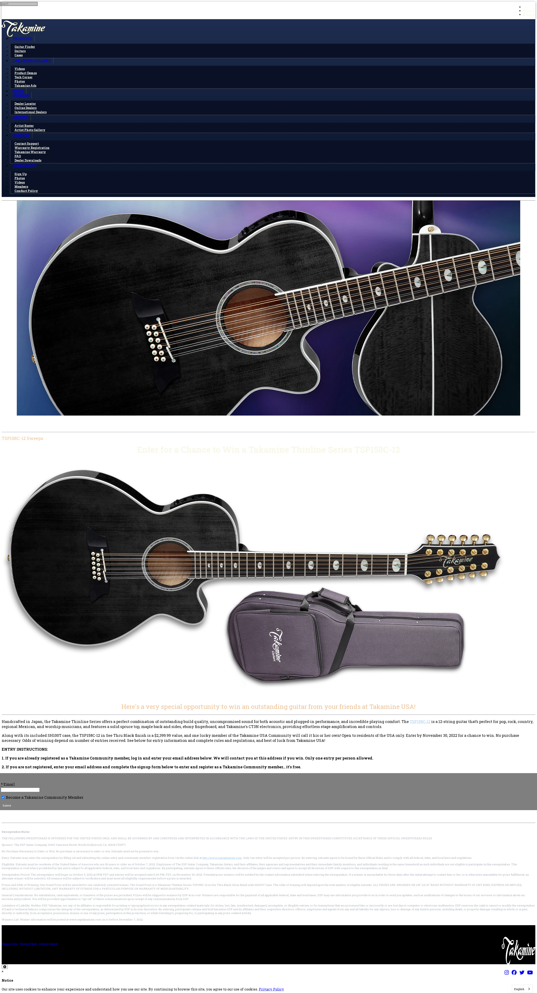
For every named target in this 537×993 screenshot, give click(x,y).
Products (22, 38)
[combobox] (522, 989)
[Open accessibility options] (5, 967)
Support (21, 135)
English (519, 989)
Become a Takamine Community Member (44, 797)
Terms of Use (10, 943)
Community (25, 165)
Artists (20, 117)
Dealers (21, 95)
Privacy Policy (28, 943)
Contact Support (48, 943)
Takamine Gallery (32, 60)
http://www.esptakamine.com (222, 858)
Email (8, 784)
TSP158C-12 (420, 721)
